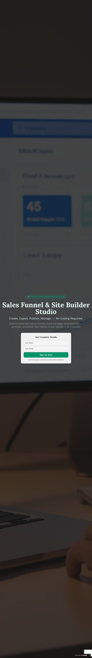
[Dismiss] (89, 655)
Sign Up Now (46, 355)
